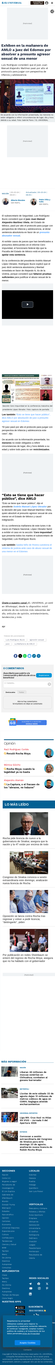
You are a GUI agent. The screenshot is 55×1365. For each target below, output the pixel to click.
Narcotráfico (7, 1215)
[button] (37, 3)
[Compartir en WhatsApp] (25, 656)
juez (8, 644)
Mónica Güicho (12, 764)
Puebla (32, 1181)
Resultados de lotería (35, 1256)
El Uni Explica (8, 1191)
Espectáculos (8, 1231)
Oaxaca (32, 1178)
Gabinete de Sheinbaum (7, 1196)
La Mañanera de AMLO (24, 644)
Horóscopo (34, 1251)
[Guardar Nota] (39, 656)
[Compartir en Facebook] (16, 656)
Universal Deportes (11, 1228)
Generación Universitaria (34, 1226)
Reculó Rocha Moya (18, 753)
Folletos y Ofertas (37, 1212)
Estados (5, 1211)
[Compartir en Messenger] (29, 656)
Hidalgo (32, 1185)
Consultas (6, 1268)
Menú (4, 1254)
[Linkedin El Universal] (30, 1294)
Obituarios (33, 1222)
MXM (4, 1248)
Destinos (6, 1261)
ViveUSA (33, 1241)
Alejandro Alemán (14, 780)
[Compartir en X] (20, 656)
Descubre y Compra (38, 1208)
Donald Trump (8, 1205)
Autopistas (7, 1264)
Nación (5, 194)
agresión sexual (37, 640)
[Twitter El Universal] (47, 1284)
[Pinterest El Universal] (47, 1289)
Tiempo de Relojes (10, 1295)
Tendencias (7, 1241)
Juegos (32, 1245)
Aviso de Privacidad (31, 1333)
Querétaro (33, 1188)
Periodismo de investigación (8, 1186)
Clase (4, 1275)
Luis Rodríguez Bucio (15, 640)
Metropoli (6, 1208)
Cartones (6, 1221)
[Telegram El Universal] (30, 1284)
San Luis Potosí (36, 1191)
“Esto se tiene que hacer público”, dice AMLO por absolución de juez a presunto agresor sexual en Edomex (26, 417)
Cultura (5, 1234)
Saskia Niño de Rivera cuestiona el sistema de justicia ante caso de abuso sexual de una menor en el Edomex (27, 548)
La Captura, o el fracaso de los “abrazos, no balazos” (21, 786)
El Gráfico (33, 1231)
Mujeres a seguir (9, 1181)
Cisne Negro (7, 1298)
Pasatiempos (35, 1248)
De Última (6, 1285)
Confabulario (8, 1238)
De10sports (34, 1235)
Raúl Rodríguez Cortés (16, 749)
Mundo (5, 1201)
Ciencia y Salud (9, 1244)
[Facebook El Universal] (38, 1284)
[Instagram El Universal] (39, 1289)
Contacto (28, 1350)
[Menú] (52, 3)
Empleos (33, 1218)
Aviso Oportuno (36, 1215)
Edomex (32, 1175)
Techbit (5, 1251)
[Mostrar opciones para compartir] (52, 11)
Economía (6, 1224)
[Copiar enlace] (34, 656)
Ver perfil (15, 203)
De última (6, 1258)
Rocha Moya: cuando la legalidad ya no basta (19, 770)
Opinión (9, 743)
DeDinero (33, 1238)
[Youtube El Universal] (31, 1289)
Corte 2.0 (6, 1178)
